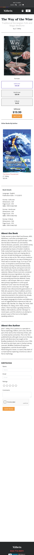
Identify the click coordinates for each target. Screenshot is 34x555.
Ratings (5, 381)
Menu (28, 10)
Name (5, 366)
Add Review (6, 363)
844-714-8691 (17, 2)
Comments (6, 390)
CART (20, 5)
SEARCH (12, 5)
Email (4, 374)
